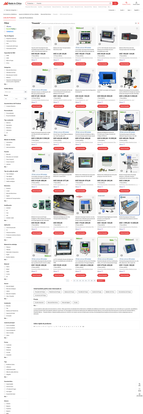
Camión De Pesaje (96, 292)
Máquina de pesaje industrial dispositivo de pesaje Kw (85, 91)
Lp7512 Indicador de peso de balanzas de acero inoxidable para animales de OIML (63, 260)
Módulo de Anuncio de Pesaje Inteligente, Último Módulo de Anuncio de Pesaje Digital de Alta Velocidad (41, 218)
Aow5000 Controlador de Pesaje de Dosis (106, 91)
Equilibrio (40, 6)
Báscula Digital (65, 6)
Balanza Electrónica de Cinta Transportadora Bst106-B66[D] (127, 48)
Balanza (95, 6)
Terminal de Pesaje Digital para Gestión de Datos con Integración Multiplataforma (107, 218)
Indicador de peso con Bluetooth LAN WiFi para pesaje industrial (40, 92)
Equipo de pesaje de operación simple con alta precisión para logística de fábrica (40, 134)
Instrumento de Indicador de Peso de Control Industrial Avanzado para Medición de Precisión (62, 91)
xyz (83, 326)
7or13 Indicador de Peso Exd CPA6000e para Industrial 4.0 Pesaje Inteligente (85, 262)
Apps (129, 10)
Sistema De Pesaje (102, 6)
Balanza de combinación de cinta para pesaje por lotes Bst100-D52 (107, 175)
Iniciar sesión (136, 4)
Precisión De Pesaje (40, 292)
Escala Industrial (47, 6)
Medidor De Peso (110, 292)
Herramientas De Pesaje (125, 292)
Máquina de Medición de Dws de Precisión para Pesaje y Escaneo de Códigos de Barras (106, 134)
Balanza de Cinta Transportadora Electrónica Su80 (61, 48)
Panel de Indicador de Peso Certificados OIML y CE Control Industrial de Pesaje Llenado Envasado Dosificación (107, 262)
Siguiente (100, 280)
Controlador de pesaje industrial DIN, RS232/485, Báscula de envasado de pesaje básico (84, 50)
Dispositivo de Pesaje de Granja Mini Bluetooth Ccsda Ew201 (62, 175)
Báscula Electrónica (56, 6)
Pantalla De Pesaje (83, 292)
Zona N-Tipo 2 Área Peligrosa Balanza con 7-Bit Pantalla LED (63, 135)
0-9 (34, 326)
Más (35, 305)
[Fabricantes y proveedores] (12, 3)
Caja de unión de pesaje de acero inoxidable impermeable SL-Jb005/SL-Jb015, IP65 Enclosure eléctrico (41, 49)
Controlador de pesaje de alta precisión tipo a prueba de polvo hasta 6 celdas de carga (41, 262)
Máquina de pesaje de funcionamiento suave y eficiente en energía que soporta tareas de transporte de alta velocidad (129, 91)
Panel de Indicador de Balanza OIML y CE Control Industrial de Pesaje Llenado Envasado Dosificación (85, 135)
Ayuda (122, 10)
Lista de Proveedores (26, 18)
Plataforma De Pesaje (54, 292)
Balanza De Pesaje (69, 292)
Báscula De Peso (88, 6)
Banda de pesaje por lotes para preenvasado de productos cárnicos (128, 217)
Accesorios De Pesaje (40, 295)
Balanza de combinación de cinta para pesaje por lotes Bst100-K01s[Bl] (85, 175)
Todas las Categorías (11, 10)
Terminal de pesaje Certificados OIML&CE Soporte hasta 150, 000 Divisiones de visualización (127, 135)
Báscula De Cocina (79, 6)
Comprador (111, 10)
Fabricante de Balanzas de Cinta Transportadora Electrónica (61, 217)
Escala (72, 6)
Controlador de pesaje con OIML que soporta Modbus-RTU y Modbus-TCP (40, 177)
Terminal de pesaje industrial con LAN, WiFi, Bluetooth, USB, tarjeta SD (129, 262)
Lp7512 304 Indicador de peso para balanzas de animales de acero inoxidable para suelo (106, 49)
